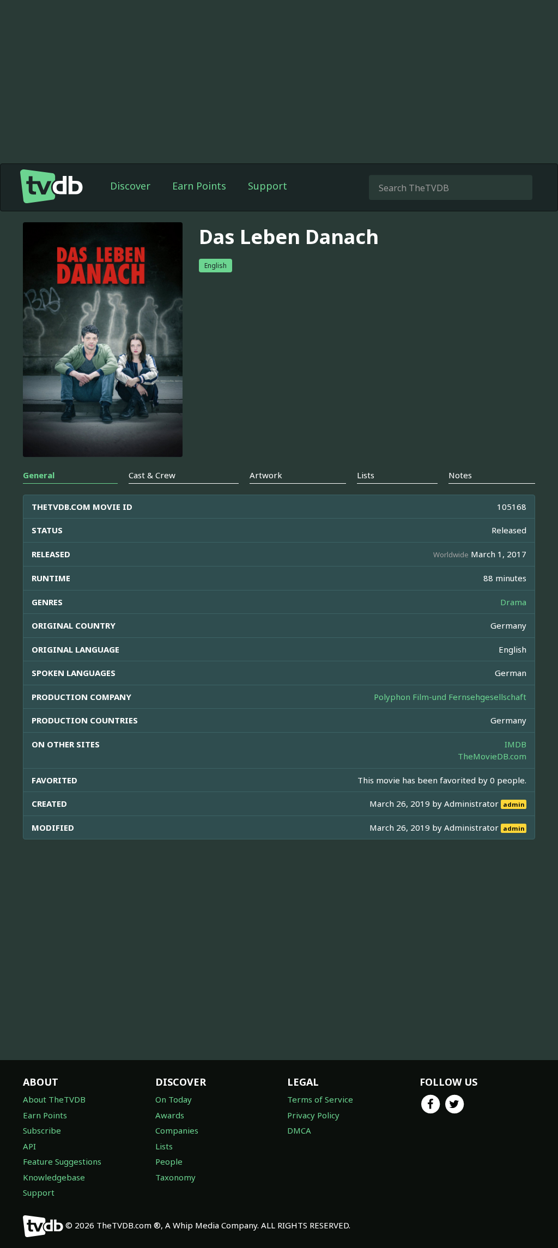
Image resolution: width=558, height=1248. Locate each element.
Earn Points (199, 185)
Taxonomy (175, 1177)
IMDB (515, 744)
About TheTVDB (54, 1099)
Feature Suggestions (62, 1161)
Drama (513, 601)
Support (267, 185)
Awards (169, 1115)
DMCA (299, 1130)
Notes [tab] (460, 475)
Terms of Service (320, 1099)
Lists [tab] (365, 475)
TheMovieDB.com (492, 756)
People (169, 1161)
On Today (173, 1099)
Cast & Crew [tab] (152, 475)
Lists (164, 1146)
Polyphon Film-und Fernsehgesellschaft (450, 696)
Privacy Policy (313, 1115)
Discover (130, 185)
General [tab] (38, 475)
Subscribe (42, 1130)
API (29, 1146)
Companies (176, 1130)
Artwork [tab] (266, 475)
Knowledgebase (54, 1177)
